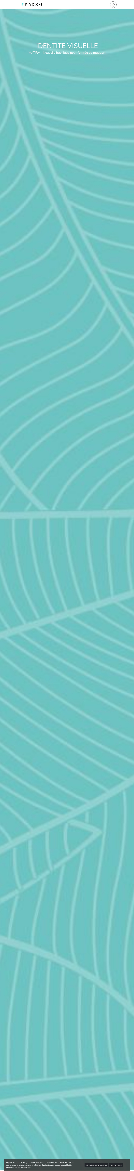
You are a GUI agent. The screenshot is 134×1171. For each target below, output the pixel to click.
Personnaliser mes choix (96, 1165)
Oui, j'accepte (116, 1165)
